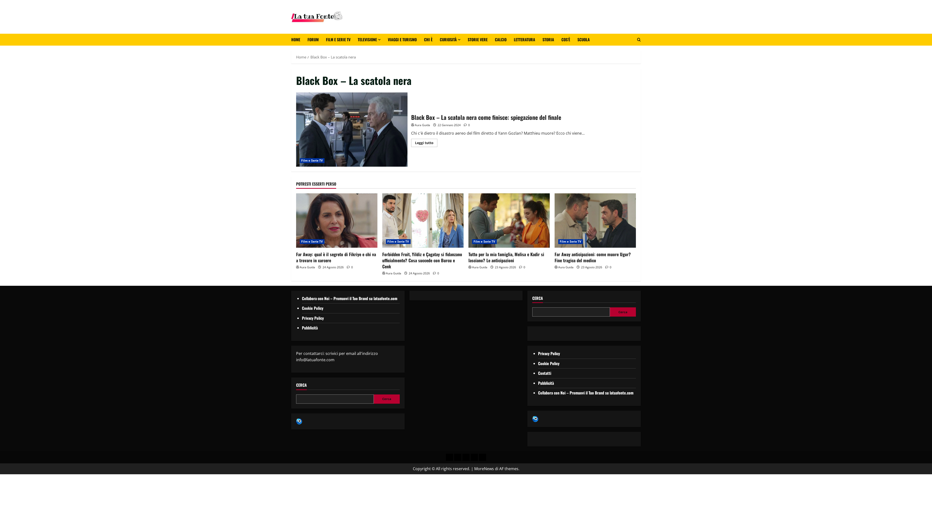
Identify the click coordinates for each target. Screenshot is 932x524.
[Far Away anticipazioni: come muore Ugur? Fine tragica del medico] (595, 220)
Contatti (544, 373)
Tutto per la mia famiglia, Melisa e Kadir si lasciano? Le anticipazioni (506, 257)
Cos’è (565, 39)
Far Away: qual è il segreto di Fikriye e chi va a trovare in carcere (336, 257)
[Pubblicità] (466, 457)
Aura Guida (422, 125)
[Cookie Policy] (482, 457)
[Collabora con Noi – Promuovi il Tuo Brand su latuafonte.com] (457, 457)
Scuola (583, 39)
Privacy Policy (313, 318)
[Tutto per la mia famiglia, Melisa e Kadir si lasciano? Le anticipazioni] (509, 220)
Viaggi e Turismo (402, 39)
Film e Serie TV (338, 39)
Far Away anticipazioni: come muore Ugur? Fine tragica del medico (593, 257)
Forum (313, 39)
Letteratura (524, 39)
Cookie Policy (312, 308)
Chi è (428, 39)
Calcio (501, 39)
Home (295, 39)
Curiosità (448, 39)
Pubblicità (310, 328)
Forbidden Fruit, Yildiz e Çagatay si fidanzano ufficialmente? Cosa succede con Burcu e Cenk (422, 260)
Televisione (367, 39)
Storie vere (478, 39)
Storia (548, 39)
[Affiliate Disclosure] (474, 457)
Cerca (301, 385)
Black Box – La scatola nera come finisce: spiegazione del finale (352, 129)
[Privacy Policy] (449, 457)
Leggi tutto (426, 142)
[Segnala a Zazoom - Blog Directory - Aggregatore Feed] (299, 421)
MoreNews (484, 468)
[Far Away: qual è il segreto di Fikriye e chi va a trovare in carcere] (336, 220)
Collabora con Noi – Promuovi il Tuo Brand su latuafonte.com (349, 298)
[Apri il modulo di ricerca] (639, 39)
